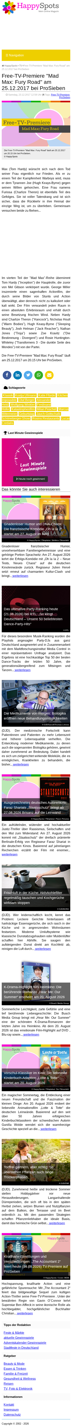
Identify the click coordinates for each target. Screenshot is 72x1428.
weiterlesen (20, 576)
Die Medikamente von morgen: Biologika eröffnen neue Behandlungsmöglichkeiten (35, 716)
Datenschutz (12, 1414)
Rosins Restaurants (45, 418)
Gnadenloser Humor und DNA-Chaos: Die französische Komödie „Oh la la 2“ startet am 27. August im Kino (33, 529)
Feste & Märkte (14, 1332)
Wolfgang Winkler (23, 404)
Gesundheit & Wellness (20, 1378)
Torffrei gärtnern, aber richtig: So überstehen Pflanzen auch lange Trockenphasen (28, 1172)
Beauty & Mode (14, 1363)
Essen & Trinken (15, 1368)
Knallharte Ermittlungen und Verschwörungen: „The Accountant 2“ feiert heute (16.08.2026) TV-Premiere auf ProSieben (36, 1264)
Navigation (15, 55)
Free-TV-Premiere (60, 94)
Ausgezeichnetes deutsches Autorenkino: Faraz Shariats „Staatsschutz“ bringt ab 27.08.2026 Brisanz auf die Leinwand (35, 808)
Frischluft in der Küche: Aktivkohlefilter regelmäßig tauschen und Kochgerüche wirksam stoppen (34, 898)
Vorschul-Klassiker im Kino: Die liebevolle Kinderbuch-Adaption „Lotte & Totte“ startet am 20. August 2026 (35, 1078)
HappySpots (10, 65)
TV (20, 65)
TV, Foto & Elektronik (18, 1388)
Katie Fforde (46, 395)
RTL (67, 630)
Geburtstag (26, 413)
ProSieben (64, 97)
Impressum (11, 1409)
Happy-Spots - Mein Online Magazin (30, 7)
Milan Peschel (46, 409)
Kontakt (9, 1404)
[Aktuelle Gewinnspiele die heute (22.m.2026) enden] (30, 485)
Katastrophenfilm (23, 409)
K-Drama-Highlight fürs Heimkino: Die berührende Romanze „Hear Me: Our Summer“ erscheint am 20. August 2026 (34, 992)
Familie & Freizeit (16, 1373)
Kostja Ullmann (25, 395)
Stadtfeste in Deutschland (21, 1347)
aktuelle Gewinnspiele (19, 1337)
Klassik (8, 395)
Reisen (8, 1383)
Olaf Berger (26, 400)
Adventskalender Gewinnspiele (25, 1342)
